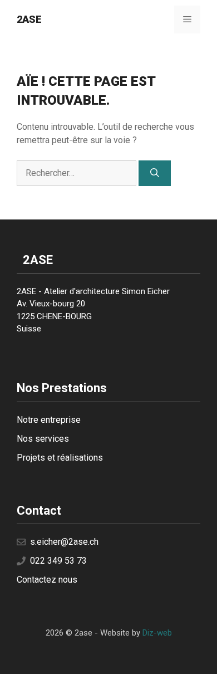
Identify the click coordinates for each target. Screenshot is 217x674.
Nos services (43, 438)
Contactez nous (47, 579)
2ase (29, 19)
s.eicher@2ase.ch (64, 541)
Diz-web (157, 633)
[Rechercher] (155, 173)
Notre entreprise (49, 419)
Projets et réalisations (60, 457)
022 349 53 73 (58, 560)
